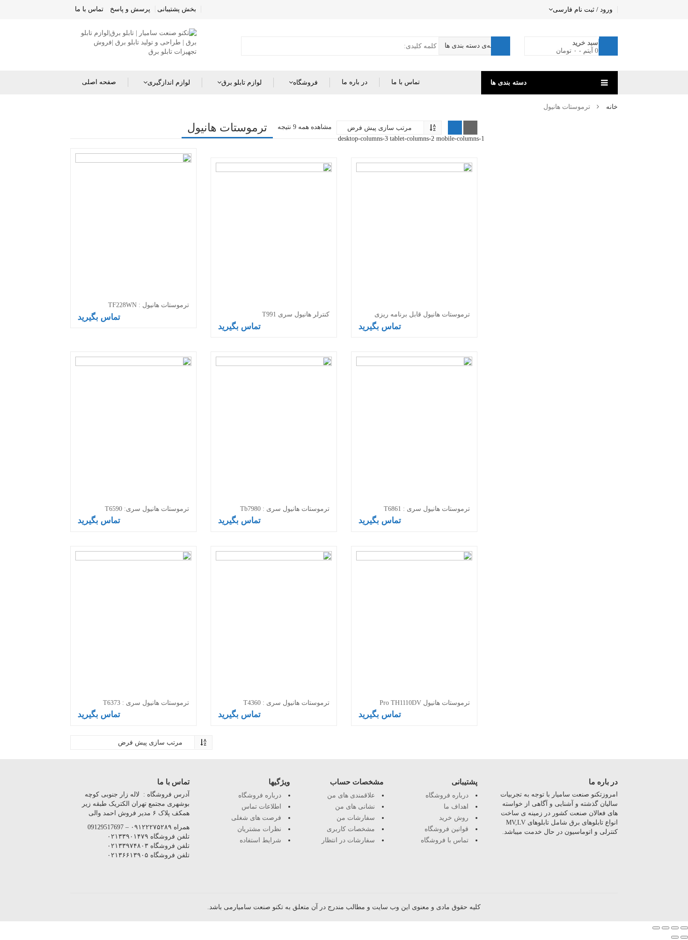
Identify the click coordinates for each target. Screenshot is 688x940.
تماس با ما (89, 9)
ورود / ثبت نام (593, 9)
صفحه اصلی (99, 82)
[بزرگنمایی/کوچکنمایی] (656, 927)
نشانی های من (355, 806)
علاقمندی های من (351, 795)
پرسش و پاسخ (130, 9)
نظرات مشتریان (259, 828)
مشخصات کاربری (351, 828)
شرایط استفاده (260, 840)
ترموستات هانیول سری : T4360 (286, 702)
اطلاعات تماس (261, 806)
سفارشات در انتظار (348, 840)
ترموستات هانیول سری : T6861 (427, 508)
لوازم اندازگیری (168, 82)
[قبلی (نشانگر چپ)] (684, 937)
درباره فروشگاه (259, 795)
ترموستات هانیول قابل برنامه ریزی (422, 314)
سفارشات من (356, 817)
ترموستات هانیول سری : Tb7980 (284, 508)
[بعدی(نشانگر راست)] (675, 937)
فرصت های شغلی (256, 817)
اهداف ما (456, 806)
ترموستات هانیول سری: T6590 (147, 508)
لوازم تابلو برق (241, 82)
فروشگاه (305, 82)
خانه (612, 106)
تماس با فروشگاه (444, 840)
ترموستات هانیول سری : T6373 (146, 702)
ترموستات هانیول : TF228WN (148, 305)
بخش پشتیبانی (176, 9)
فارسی (562, 9)
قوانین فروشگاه (446, 828)
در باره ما (354, 82)
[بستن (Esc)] (684, 927)
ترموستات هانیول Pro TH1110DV (425, 702)
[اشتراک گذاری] (675, 927)
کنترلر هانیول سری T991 (295, 314)
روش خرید (453, 817)
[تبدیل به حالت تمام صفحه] (665, 927)
